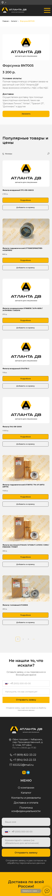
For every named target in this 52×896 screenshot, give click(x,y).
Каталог (14, 21)
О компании (26, 787)
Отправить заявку (26, 852)
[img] (5, 10)
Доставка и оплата (26, 802)
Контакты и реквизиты (26, 797)
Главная (6, 21)
